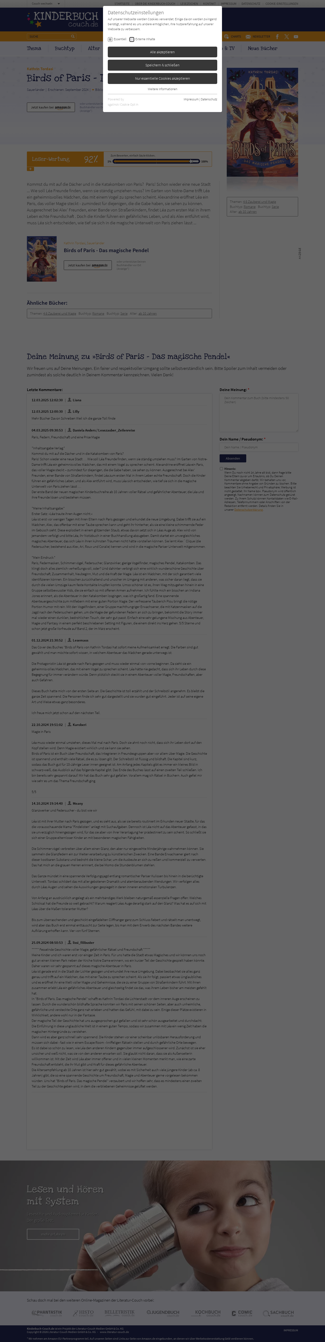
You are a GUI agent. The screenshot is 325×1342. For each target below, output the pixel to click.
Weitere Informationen (162, 89)
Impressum (191, 99)
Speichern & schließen (162, 65)
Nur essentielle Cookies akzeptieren (162, 78)
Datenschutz (209, 99)
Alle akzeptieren (162, 51)
